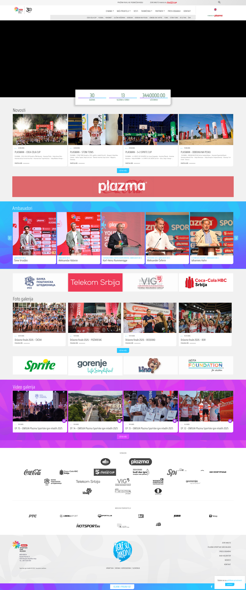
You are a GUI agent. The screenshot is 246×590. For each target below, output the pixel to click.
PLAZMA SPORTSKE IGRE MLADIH (219, 547)
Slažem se (229, 584)
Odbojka (130, 17)
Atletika (183, 17)
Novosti (228, 560)
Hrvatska (110, 568)
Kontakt (187, 11)
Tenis (166, 17)
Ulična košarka (119, 17)
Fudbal (101, 17)
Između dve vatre (155, 17)
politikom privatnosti (234, 580)
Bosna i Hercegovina (123, 568)
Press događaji (174, 11)
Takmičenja (146, 11)
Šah (189, 17)
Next (235, 238)
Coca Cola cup (91, 17)
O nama (109, 11)
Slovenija (136, 568)
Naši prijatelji (123, 11)
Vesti (136, 11)
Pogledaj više (19, 343)
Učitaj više (123, 170)
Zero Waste (226, 542)
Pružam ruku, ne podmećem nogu (130, 2)
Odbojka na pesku (141, 17)
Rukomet (109, 17)
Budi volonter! (225, 555)
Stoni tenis (174, 17)
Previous (9, 238)
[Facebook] (211, 587)
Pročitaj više (18, 163)
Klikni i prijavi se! (122, 587)
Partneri (159, 11)
